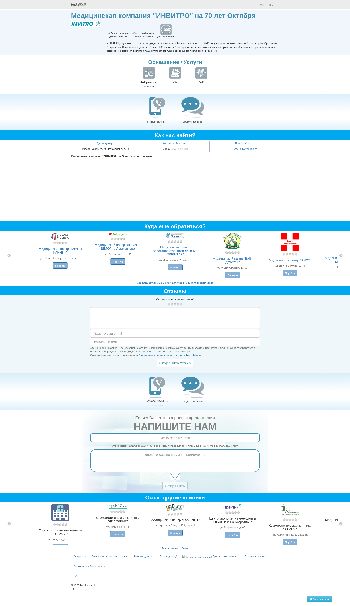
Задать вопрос (193, 121)
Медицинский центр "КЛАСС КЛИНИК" (60, 250)
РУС (261, 5)
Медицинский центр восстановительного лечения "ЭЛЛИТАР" (175, 251)
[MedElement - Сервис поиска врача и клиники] (78, 4)
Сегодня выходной (243, 148)
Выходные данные (256, 556)
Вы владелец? (168, 556)
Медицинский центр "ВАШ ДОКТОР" (232, 260)
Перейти (60, 265)
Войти (272, 5)
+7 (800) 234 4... (157, 123)
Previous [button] (9, 255)
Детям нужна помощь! (225, 556)
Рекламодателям (144, 556)
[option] (175, 255)
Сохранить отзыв (175, 362)
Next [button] (341, 255)
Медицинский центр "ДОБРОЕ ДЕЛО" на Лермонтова (118, 246)
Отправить (175, 486)
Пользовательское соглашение (110, 556)
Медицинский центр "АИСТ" (290, 259)
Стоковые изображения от (89, 566)
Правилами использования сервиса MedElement (170, 355)
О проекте (80, 556)
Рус (76, 575)
